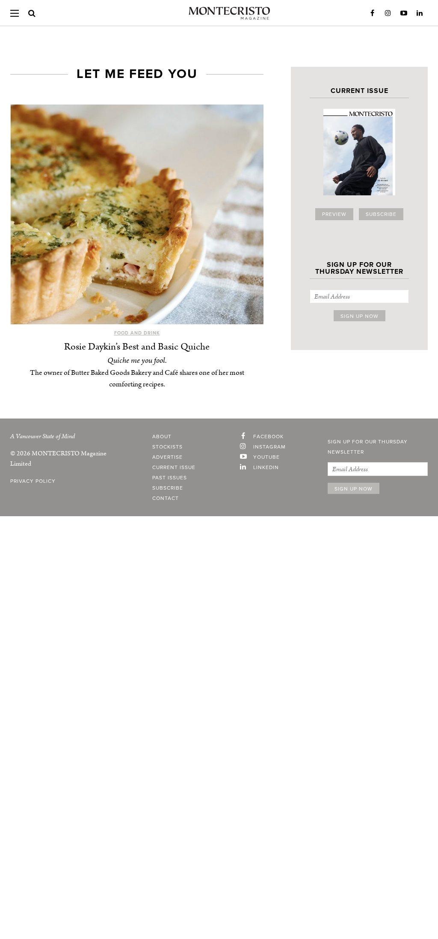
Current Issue (173, 467)
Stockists (167, 447)
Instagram (388, 13)
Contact (165, 498)
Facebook (372, 13)
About (162, 437)
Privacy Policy (33, 481)
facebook (268, 437)
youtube (266, 457)
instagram (269, 447)
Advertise (167, 457)
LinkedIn (419, 13)
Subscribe (381, 214)
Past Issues (169, 478)
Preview (334, 214)
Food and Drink (137, 333)
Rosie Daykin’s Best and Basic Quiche (137, 347)
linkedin (266, 467)
